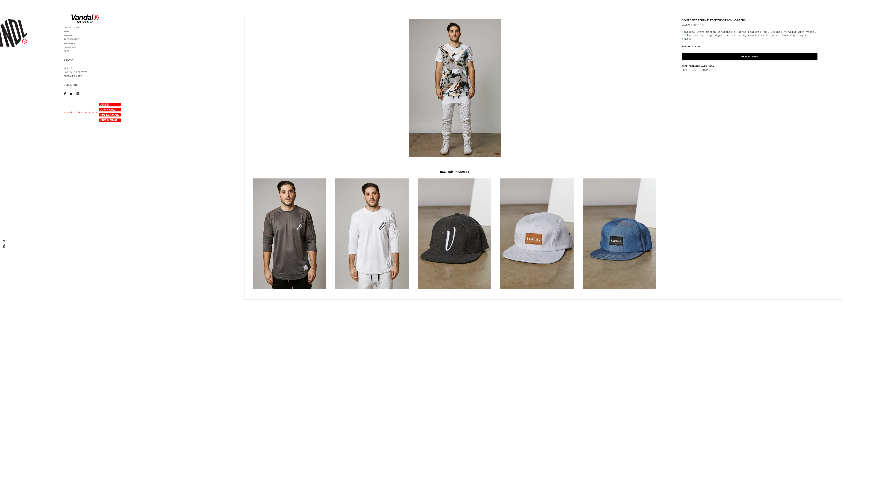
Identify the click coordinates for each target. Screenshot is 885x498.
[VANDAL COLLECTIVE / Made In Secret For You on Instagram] (76, 94)
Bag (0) (69, 68)
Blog (66, 51)
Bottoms (69, 35)
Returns (704, 69)
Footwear (69, 43)
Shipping (690, 69)
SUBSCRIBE (71, 85)
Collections (71, 28)
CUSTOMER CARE (73, 76)
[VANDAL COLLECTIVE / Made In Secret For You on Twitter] (70, 94)
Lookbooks (70, 47)
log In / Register (75, 72)
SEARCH (69, 60)
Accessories (71, 39)
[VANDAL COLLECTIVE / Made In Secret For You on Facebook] (64, 94)
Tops (66, 31)
